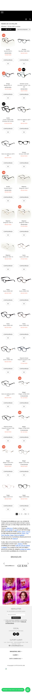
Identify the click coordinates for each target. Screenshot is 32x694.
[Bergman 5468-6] (24, 212)
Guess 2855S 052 (24, 325)
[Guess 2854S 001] (8, 280)
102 (25, 514)
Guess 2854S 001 (8, 291)
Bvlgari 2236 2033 (24, 462)
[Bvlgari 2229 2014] (8, 452)
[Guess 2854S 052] (24, 280)
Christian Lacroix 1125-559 (24, 86)
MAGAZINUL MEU (15, 651)
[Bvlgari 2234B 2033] (24, 383)
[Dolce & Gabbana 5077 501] (24, 109)
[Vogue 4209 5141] (8, 486)
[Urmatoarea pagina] (28, 514)
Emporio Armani (24, 358)
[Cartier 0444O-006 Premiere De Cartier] (8, 109)
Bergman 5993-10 (8, 257)
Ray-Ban (24, 49)
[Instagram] (17, 634)
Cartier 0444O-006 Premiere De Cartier (8, 120)
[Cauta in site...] (30, 19)
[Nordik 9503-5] (8, 40)
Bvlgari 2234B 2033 (24, 394)
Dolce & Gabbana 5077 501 (23, 120)
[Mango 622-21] (8, 75)
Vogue (8, 495)
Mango (8, 83)
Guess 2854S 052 (24, 291)
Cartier (8, 118)
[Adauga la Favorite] (8, 63)
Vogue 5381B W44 (24, 497)
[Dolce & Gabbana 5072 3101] (8, 383)
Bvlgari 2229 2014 (8, 462)
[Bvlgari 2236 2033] (24, 452)
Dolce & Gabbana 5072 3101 (8, 394)
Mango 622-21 (8, 85)
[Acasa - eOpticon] (16, 16)
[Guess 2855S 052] (24, 315)
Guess (24, 255)
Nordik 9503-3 (8, 188)
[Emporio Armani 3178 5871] (24, 349)
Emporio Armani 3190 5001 (8, 429)
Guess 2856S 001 (8, 359)
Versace (24, 152)
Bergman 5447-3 (8, 222)
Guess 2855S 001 (8, 325)
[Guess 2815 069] (24, 246)
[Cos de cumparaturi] (26, 19)
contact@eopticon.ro (17, 645)
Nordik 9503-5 (8, 51)
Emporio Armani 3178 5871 (24, 360)
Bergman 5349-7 (24, 188)
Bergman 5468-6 (24, 222)
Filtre (9, 29)
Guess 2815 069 (24, 257)
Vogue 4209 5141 (8, 497)
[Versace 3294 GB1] (24, 143)
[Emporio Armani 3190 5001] (8, 417)
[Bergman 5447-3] (8, 212)
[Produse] (2, 13)
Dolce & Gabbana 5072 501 (8, 154)
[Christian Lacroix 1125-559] (24, 75)
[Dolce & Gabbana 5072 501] (8, 143)
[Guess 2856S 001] (8, 349)
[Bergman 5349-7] (24, 178)
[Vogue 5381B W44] (24, 486)
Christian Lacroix (24, 83)
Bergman (24, 186)
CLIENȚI (15, 655)
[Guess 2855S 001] (8, 315)
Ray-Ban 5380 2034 (24, 51)
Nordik (8, 49)
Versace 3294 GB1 (24, 154)
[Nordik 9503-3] (8, 178)
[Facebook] (14, 634)
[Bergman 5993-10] (8, 246)
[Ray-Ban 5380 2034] (24, 40)
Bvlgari (24, 392)
